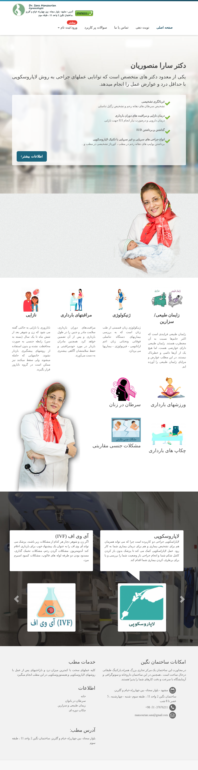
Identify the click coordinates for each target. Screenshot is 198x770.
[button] (16, 599)
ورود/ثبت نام (68, 25)
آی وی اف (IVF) (72, 536)
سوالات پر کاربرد (96, 27)
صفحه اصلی (164, 27)
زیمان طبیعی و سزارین (72, 705)
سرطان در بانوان (75, 701)
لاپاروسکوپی (166, 536)
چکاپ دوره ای (77, 710)
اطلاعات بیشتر (32, 156)
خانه (83, 696)
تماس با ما (121, 27)
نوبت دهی (142, 27)
